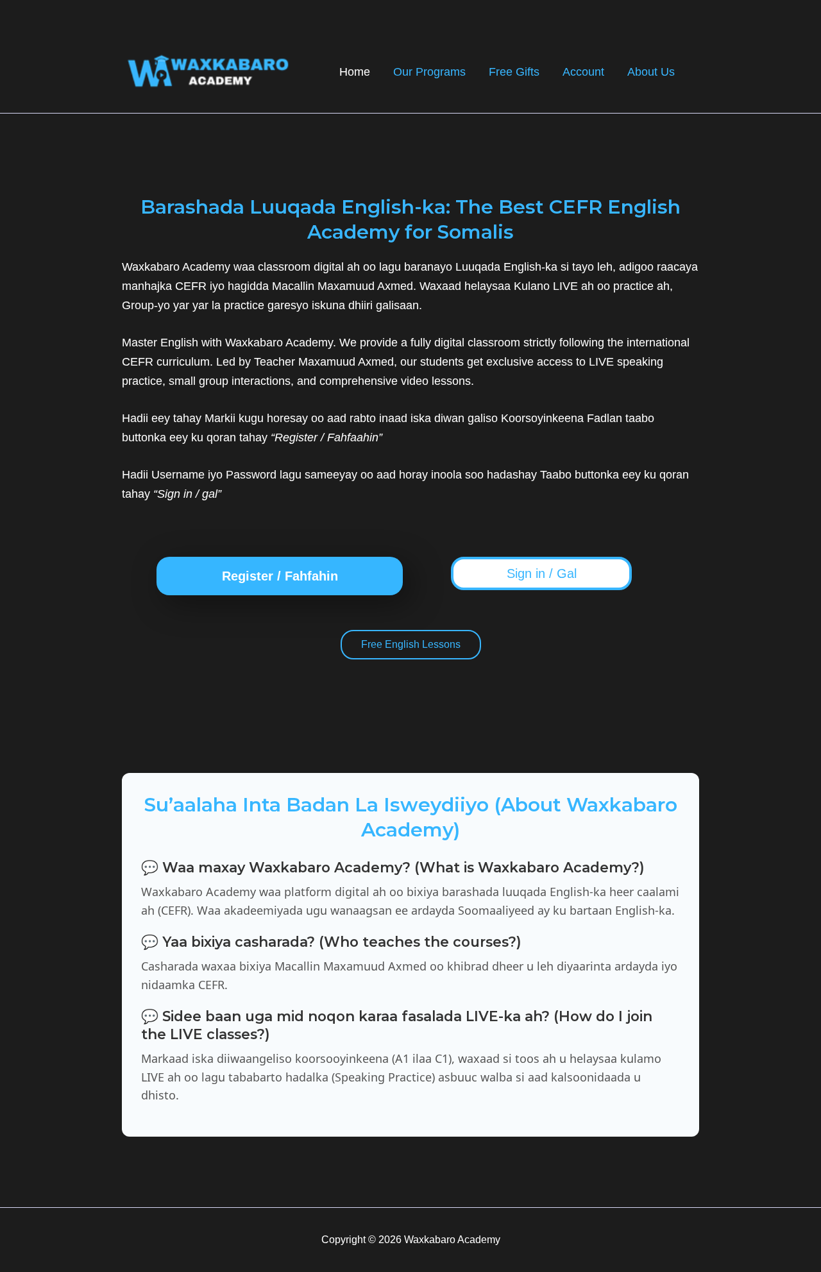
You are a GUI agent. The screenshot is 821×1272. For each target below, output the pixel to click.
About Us (651, 71)
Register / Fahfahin (280, 576)
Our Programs (429, 71)
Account (583, 71)
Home (354, 71)
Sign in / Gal (542, 573)
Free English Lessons (411, 644)
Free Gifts (514, 71)
